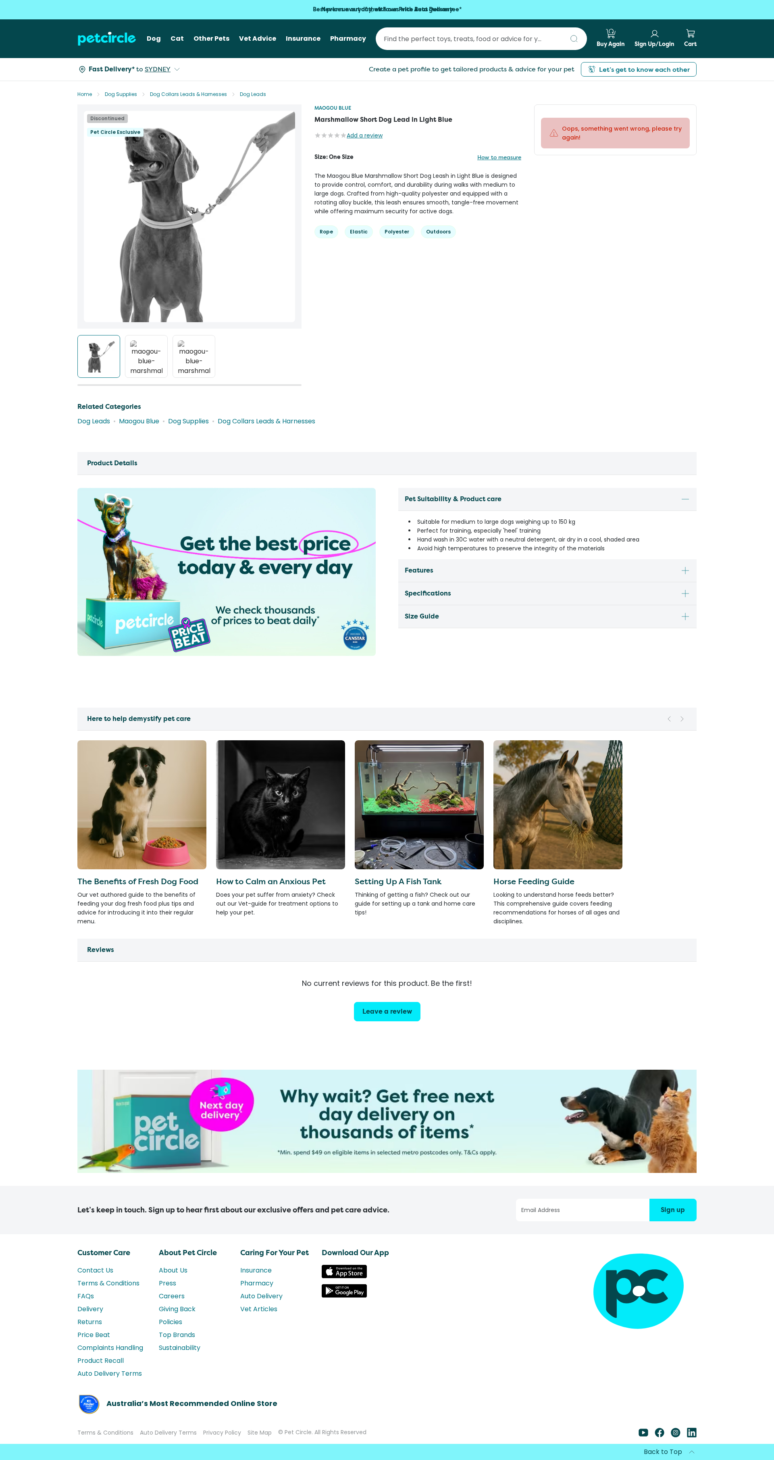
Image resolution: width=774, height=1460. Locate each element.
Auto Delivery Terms (109, 1373)
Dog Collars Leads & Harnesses (188, 94)
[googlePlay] (344, 1295)
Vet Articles (258, 1309)
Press (167, 1283)
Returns (89, 1322)
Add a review (365, 135)
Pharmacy (256, 1283)
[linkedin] (692, 1435)
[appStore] (344, 1276)
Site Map (260, 1433)
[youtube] (643, 1435)
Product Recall (100, 1360)
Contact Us (95, 1270)
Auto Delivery (261, 1296)
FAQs (85, 1296)
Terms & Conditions (108, 1283)
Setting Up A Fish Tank (398, 881)
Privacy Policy (222, 1433)
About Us (173, 1270)
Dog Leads (253, 94)
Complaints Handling (110, 1347)
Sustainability (179, 1347)
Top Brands (177, 1334)
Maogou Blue (332, 107)
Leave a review (387, 1011)
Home (84, 94)
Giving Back (177, 1309)
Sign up (673, 1210)
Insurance (256, 1270)
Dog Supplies (121, 94)
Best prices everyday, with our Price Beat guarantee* (387, 9)
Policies (170, 1322)
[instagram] (675, 1435)
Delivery (90, 1309)
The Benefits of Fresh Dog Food (137, 881)
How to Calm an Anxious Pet (271, 881)
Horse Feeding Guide (533, 881)
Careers (172, 1296)
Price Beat (93, 1334)
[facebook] (659, 1435)
